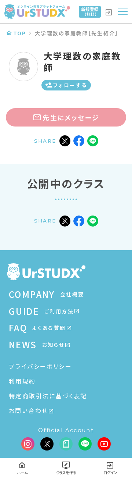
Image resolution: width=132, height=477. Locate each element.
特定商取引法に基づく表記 (48, 395)
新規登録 (90, 11)
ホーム (22, 472)
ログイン (110, 472)
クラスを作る (66, 472)
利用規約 (22, 381)
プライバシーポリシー (40, 366)
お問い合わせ (28, 410)
